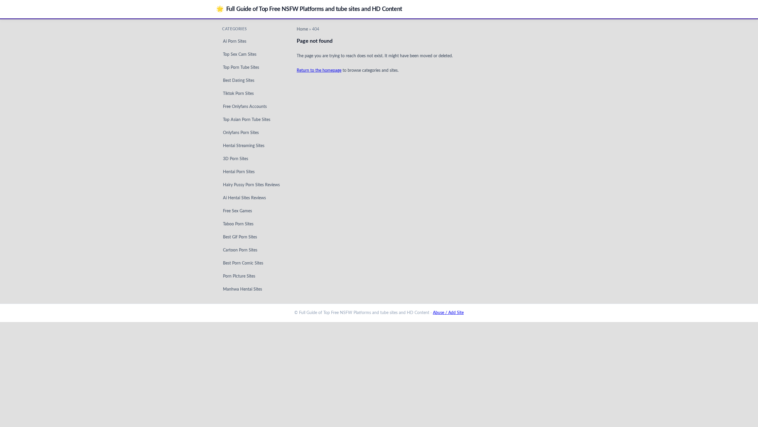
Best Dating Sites (238, 81)
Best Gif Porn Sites (240, 237)
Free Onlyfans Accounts (245, 107)
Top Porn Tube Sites (241, 68)
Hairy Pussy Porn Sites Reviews (251, 185)
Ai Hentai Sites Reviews (244, 198)
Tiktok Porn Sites (238, 94)
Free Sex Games (237, 211)
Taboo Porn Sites (238, 224)
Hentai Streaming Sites (243, 146)
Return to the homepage (319, 70)
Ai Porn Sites (234, 41)
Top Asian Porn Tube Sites (246, 120)
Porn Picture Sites (239, 276)
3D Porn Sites (235, 159)
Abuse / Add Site (448, 313)
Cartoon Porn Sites (240, 250)
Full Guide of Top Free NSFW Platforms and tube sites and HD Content (309, 9)
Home (302, 29)
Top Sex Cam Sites (239, 54)
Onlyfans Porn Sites (241, 133)
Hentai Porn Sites (239, 172)
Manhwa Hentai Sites (242, 289)
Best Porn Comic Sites (243, 263)
